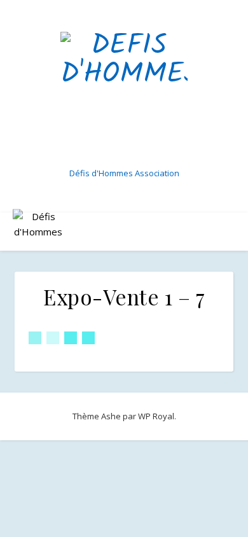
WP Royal (156, 416)
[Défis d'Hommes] (124, 95)
